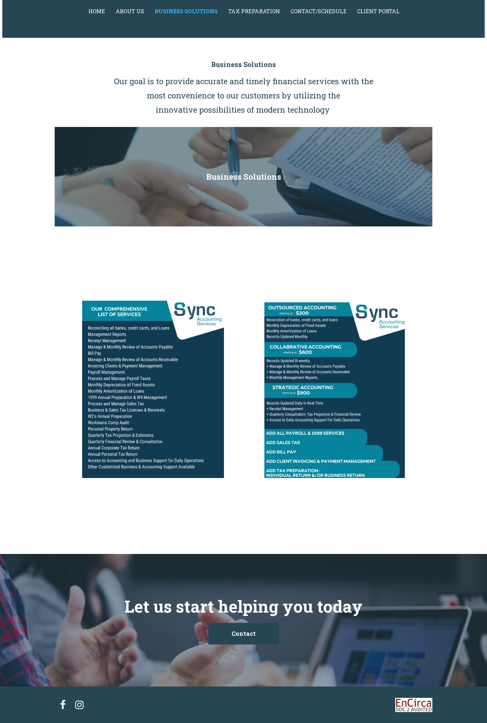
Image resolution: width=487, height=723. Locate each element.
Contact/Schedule (319, 11)
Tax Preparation (254, 11)
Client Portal (378, 11)
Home (96, 11)
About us (130, 11)
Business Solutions (186, 11)
